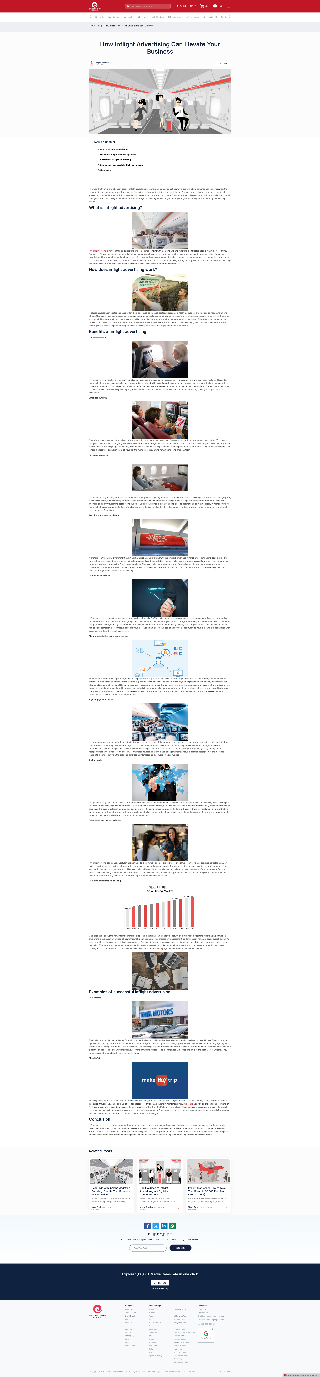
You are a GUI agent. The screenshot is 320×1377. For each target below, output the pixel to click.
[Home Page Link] (94, 6)
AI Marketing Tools (180, 1316)
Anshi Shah (97, 1207)
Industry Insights (180, 1346)
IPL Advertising (179, 1329)
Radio (101, 17)
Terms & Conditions (223, 1372)
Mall (150, 1336)
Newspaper (153, 1326)
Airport (176, 1313)
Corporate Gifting (180, 1309)
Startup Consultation (181, 1356)
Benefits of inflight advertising (115, 159)
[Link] (111, 1171)
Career (127, 1319)
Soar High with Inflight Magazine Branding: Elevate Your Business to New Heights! (111, 1191)
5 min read (223, 63)
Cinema (116, 17)
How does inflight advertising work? (118, 154)
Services (128, 1329)
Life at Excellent (131, 1316)
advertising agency (199, 1125)
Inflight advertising (97, 251)
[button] (229, 6)
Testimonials (130, 1326)
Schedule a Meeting (158, 1288)
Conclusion (105, 170)
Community (178, 1359)
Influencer (153, 1346)
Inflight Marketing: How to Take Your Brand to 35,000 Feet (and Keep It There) (207, 1191)
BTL (150, 1352)
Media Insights (179, 1349)
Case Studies (130, 1346)
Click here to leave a (211, 1320)
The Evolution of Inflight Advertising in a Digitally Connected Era (154, 1191)
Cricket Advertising (181, 1362)
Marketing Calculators (182, 1342)
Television (195, 17)
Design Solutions (180, 1323)
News (127, 1342)
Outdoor (160, 17)
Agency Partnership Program (184, 1332)
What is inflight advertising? (114, 149)
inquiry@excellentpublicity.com (213, 1316)
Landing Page (130, 1336)
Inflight (151, 1349)
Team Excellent (131, 1313)
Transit (144, 17)
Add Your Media (179, 1336)
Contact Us (202, 1309)
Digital (130, 17)
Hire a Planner (203, 1313)
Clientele (128, 1323)
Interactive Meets (180, 1326)
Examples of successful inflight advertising (121, 165)
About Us (128, 1309)
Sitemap (128, 1332)
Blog (127, 1339)
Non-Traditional (155, 1323)
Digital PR (212, 17)
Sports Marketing (155, 1356)
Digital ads (188, 1104)
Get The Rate (160, 1283)
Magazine (177, 17)
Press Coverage (180, 1339)
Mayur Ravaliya (102, 63)
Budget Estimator (180, 1352)
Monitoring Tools (180, 1319)
